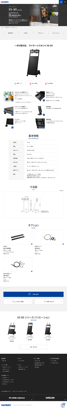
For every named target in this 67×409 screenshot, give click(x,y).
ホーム (2, 27)
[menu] (65, 2)
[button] (3, 15)
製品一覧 (7, 27)
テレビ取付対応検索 (60, 2)
